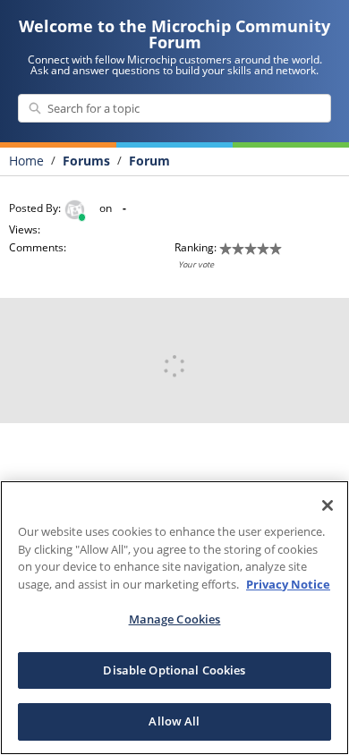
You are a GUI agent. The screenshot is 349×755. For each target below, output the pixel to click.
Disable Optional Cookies (174, 670)
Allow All (174, 721)
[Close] (327, 505)
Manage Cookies (175, 619)
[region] (174, 617)
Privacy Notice (288, 584)
